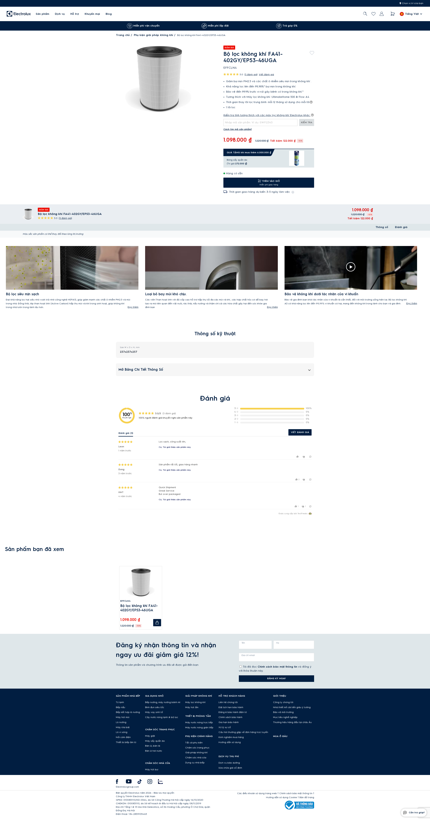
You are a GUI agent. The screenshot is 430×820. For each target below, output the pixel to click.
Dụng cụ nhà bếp (195, 763)
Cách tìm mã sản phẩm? (237, 129)
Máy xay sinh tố (154, 712)
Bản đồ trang (306, 797)
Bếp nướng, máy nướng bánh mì (162, 702)
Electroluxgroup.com (127, 787)
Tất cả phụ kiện (194, 743)
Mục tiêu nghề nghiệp (285, 717)
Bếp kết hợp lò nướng (128, 712)
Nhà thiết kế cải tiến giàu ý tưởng (292, 707)
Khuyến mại (92, 14)
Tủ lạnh (120, 702)
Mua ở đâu (280, 736)
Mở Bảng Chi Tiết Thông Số (140, 369)
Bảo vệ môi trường (283, 712)
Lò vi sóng (121, 732)
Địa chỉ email (248, 655)
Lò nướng (121, 722)
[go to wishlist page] (373, 14)
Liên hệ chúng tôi (228, 702)
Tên (243, 643)
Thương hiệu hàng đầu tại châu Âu (292, 722)
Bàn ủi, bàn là (152, 746)
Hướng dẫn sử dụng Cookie (281, 797)
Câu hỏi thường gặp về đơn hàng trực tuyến (243, 732)
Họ (277, 643)
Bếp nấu (120, 707)
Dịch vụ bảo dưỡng (229, 763)
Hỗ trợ (74, 14)
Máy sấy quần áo (155, 741)
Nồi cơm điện (123, 737)
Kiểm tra (306, 122)
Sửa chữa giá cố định (230, 768)
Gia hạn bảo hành (229, 722)
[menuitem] (42, 13)
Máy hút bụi (151, 769)
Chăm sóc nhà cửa (195, 757)
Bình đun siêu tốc (154, 707)
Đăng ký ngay (276, 678)
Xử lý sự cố (225, 727)
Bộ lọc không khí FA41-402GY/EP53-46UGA (139, 608)
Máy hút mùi (122, 717)
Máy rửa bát (123, 727)
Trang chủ (123, 35)
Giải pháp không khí (196, 752)
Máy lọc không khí (195, 702)
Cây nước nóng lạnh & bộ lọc (161, 717)
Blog (109, 14)
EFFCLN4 (125, 601)
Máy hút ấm (191, 707)
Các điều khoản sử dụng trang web (257, 793)
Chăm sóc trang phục (197, 748)
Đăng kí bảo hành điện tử (233, 712)
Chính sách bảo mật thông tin (277, 666)
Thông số (382, 227)
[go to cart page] (393, 14)
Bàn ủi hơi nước (153, 751)
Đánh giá (401, 227)
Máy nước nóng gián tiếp (199, 727)
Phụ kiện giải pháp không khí (153, 35)
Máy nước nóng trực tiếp (199, 722)
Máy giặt (150, 736)
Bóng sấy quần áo (237, 160)
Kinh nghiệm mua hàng (231, 737)
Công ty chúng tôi (283, 702)
